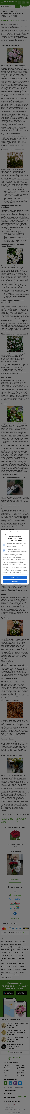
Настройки (15, 581)
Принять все (15, 577)
